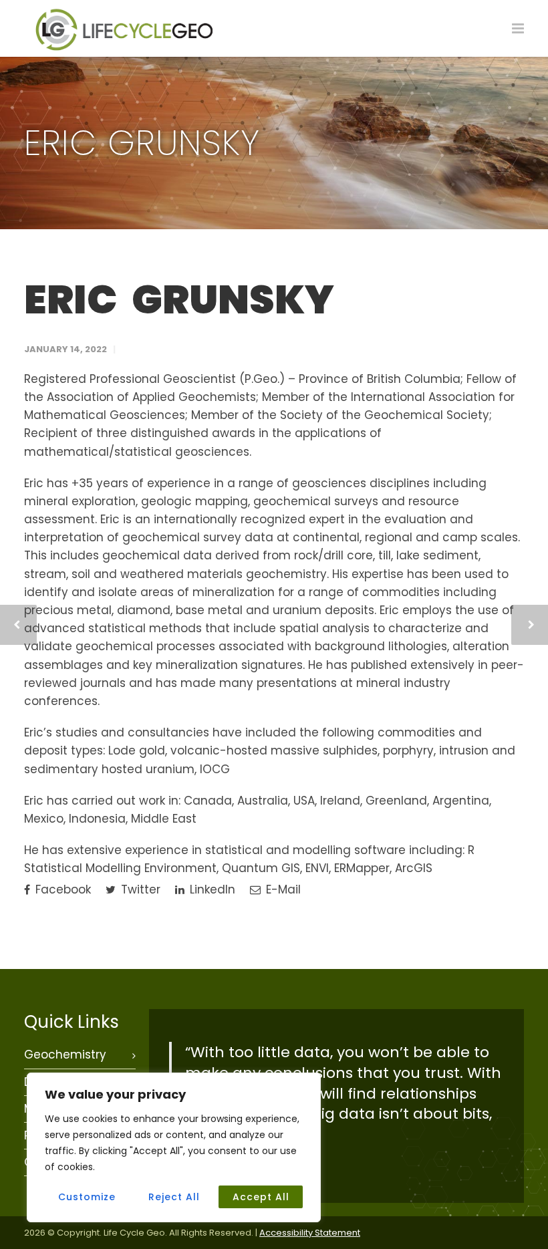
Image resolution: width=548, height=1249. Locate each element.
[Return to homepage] (124, 48)
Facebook (61, 889)
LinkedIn (210, 889)
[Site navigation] (518, 28)
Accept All (261, 1197)
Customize (87, 1197)
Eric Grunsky (179, 299)
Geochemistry (65, 1055)
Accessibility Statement (309, 1232)
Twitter (139, 889)
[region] (174, 1147)
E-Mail (282, 889)
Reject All (174, 1197)
